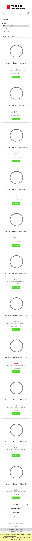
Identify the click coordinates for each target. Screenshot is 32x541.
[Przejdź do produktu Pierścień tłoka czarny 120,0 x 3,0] (16, 52)
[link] (16, 26)
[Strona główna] (16, 6)
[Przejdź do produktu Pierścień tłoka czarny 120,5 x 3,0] (16, 136)
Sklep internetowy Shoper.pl (16, 531)
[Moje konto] (20, 14)
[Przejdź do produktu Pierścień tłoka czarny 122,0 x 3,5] (16, 472)
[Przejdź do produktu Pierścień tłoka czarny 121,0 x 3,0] (16, 220)
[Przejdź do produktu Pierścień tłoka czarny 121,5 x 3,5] (16, 430)
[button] (4, 14)
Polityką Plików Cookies (10, 536)
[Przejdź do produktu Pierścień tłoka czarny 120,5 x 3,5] (16, 178)
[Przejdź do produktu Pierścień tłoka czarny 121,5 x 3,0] (16, 304)
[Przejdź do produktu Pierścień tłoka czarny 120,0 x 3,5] (16, 94)
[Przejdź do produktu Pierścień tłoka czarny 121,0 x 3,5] (16, 262)
